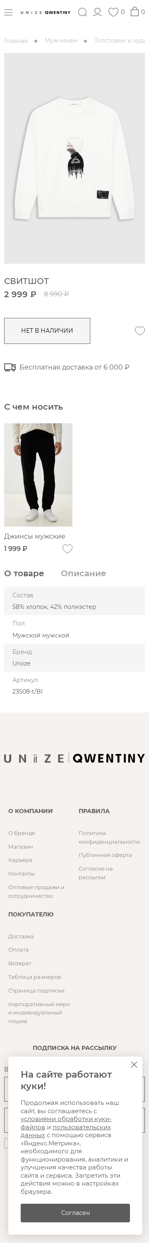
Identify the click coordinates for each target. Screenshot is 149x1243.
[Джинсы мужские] (38, 475)
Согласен (75, 1213)
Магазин (20, 846)
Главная (16, 41)
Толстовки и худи (120, 40)
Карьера (20, 860)
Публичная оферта (105, 855)
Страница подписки (36, 990)
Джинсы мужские (34, 536)
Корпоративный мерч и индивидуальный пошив (39, 1013)
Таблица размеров (34, 976)
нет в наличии (47, 330)
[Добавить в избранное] (140, 331)
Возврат (19, 963)
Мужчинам (61, 40)
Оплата (18, 949)
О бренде (21, 833)
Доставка (21, 936)
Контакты (21, 873)
